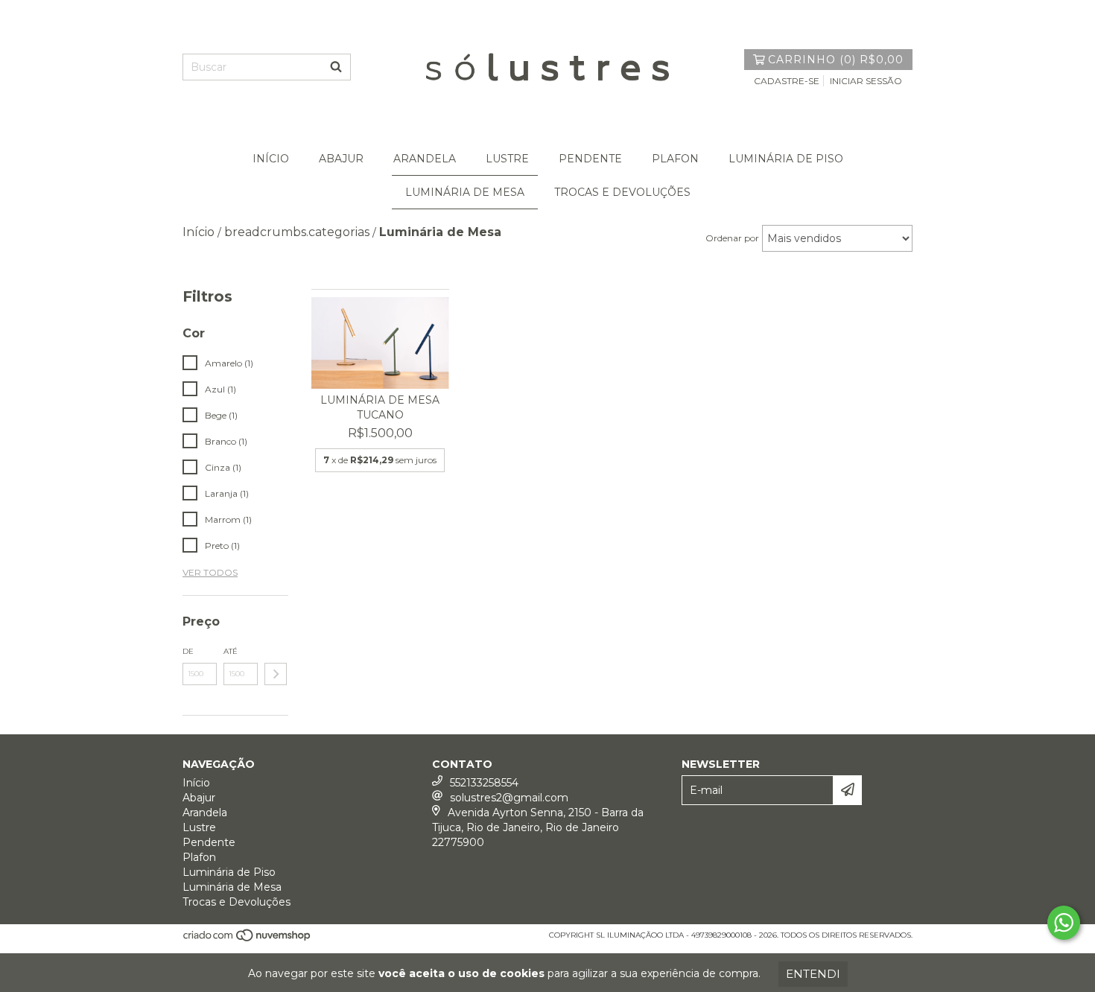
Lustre (507, 158)
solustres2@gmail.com (509, 797)
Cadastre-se (786, 80)
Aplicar (275, 674)
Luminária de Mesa (464, 192)
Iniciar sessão (866, 80)
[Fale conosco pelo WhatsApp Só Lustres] (1063, 923)
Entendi (813, 974)
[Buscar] (336, 67)
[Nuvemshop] (247, 939)
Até (230, 651)
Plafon (675, 158)
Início (271, 158)
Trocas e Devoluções (622, 192)
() (836, 59)
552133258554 (484, 782)
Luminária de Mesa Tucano (379, 407)
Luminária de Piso (786, 158)
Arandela (424, 158)
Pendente (590, 158)
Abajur (341, 158)
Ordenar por (732, 238)
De (188, 651)
